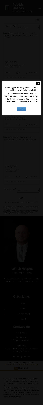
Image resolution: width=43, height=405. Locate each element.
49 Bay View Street (12, 170)
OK (22, 109)
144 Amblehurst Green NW (14, 66)
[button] (14, 357)
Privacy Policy (9, 364)
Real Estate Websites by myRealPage (26, 364)
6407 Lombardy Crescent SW (16, 118)
